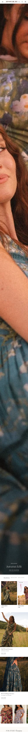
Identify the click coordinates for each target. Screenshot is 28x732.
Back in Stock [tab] (21, 577)
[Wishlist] (22, 1)
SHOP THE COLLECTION (14, 570)
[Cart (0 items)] (25, 1)
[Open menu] (2, 1)
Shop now (3, 653)
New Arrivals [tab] (7, 577)
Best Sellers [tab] (14, 577)
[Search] (19, 1)
